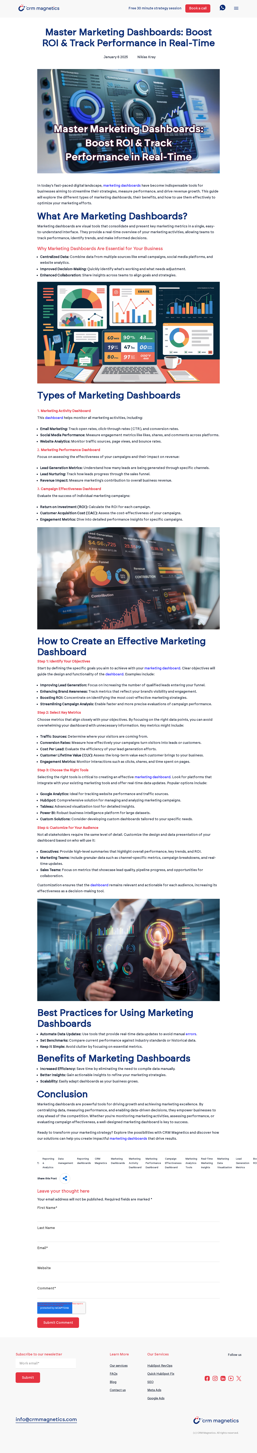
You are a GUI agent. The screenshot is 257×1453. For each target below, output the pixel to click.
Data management (65, 1160)
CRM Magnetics (101, 1160)
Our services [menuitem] (119, 1365)
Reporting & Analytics (48, 1163)
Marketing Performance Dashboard (153, 1163)
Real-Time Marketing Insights (207, 1163)
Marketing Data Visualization (224, 1163)
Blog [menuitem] (113, 1382)
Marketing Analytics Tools (191, 1163)
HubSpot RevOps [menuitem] (159, 1365)
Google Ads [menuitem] (155, 1398)
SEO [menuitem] (150, 1382)
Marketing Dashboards (118, 1160)
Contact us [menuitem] (118, 1390)
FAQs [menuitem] (113, 1374)
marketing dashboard (162, 668)
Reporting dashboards (84, 1160)
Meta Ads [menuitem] (154, 1390)
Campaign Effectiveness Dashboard (173, 1163)
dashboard (54, 418)
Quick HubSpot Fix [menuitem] (160, 1374)
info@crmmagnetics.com (46, 1419)
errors (191, 1034)
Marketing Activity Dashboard (135, 1163)
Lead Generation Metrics (242, 1163)
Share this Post (47, 1178)
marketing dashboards (122, 185)
